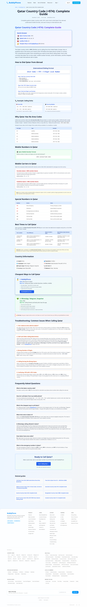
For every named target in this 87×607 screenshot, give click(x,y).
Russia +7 (24, 558)
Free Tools (47, 553)
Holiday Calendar (58, 560)
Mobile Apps (52, 533)
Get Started (76, 2)
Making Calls (52, 519)
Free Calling (59, 581)
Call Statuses (52, 521)
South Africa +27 (30, 558)
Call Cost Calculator (69, 555)
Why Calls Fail (52, 523)
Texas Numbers (48, 575)
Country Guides (65, 581)
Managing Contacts (54, 531)
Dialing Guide (48, 558)
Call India (9, 572)
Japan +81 (35, 556)
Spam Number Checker (49, 560)
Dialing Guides (10, 579)
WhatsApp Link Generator (71, 562)
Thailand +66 (27, 560)
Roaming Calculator (55, 558)
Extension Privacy (74, 523)
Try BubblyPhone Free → (27, 291)
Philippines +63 (36, 555)
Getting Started (31, 523)
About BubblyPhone (43, 514)
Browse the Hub (48, 579)
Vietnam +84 (21, 560)
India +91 (13, 555)
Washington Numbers (56, 575)
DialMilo (40, 600)
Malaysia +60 (33, 560)
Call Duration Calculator (49, 556)
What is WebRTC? (42, 523)
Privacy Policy (73, 514)
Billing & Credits (53, 535)
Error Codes (52, 543)
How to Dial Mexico (18, 581)
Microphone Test (73, 560)
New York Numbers (71, 573)
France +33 (30, 556)
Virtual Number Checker (66, 556)
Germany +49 (29, 555)
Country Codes (10, 553)
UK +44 (14, 556)
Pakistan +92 (24, 555)
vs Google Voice (63, 523)
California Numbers (53, 572)
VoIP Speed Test (54, 562)
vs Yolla (61, 517)
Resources (49, 2)
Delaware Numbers (61, 572)
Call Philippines (15, 572)
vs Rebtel (62, 514)
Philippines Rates (10, 573)
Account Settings (53, 539)
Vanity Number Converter (56, 566)
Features (29, 2)
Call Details (52, 525)
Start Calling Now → (43, 464)
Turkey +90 (18, 555)
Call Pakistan (27, 572)
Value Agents (46, 600)
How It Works (31, 521)
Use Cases (47, 583)
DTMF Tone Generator (65, 564)
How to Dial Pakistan (35, 581)
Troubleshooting (53, 541)
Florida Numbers (69, 572)
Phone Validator (57, 556)
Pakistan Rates (23, 573)
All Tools (47, 555)
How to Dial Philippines (27, 581)
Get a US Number (42, 2)
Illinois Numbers (56, 573)
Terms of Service (74, 517)
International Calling (11, 583)
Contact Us (41, 527)
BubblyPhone (15, 3)
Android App (30, 527)
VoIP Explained (42, 525)
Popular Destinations (12, 570)
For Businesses (31, 531)
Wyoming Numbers (64, 575)
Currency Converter (63, 558)
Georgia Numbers (48, 573)
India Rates (32, 572)
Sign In (68, 2)
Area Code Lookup (75, 556)
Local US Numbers (32, 519)
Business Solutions (32, 529)
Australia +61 (25, 556)
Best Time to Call (61, 555)
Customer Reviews (42, 517)
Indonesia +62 (15, 560)
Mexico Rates (17, 573)
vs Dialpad (62, 521)
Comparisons (72, 581)
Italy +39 (19, 558)
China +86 (14, 558)
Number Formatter (49, 564)
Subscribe (75, 592)
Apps (56, 2)
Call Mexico (21, 572)
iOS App (30, 525)
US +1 (9, 555)
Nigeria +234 (36, 558)
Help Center (52, 514)
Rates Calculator (31, 517)
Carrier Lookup (48, 562)
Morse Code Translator (74, 564)
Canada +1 (19, 556)
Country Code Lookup (53, 555)
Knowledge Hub (22, 7)
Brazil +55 (9, 558)
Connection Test (53, 529)
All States (47, 572)
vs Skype (62, 519)
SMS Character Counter (72, 558)
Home (16, 7)
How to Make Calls (19, 583)
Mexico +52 (10, 556)
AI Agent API (30, 533)
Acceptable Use (74, 521)
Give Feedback (42, 529)
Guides (77, 581)
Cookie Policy (73, 519)
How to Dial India (11, 581)
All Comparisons (63, 525)
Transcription (52, 527)
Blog (40, 521)
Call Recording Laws (62, 562)
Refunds (51, 537)
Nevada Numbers (63, 573)
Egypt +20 (9, 560)
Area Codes (54, 581)
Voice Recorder (48, 566)
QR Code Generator (56, 564)
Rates (34, 2)
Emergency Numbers (65, 560)
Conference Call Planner (66, 566)
